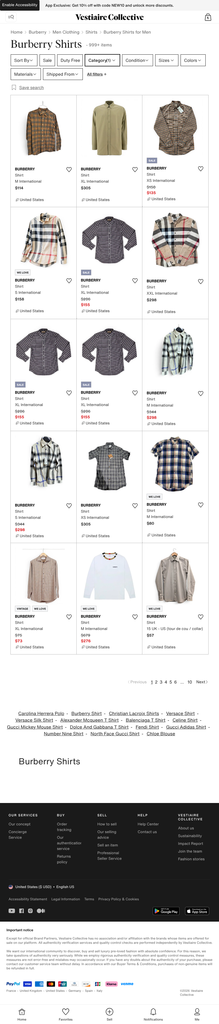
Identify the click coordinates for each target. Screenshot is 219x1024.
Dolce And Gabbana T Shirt (99, 727)
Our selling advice (106, 834)
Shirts (91, 32)
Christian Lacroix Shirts (134, 713)
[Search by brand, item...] (11, 17)
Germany (74, 991)
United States (55, 991)
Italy (100, 991)
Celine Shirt (185, 720)
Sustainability (190, 836)
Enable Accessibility (19, 5)
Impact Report (190, 843)
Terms (89, 899)
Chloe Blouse (161, 733)
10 (189, 682)
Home (16, 32)
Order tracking (64, 827)
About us (186, 828)
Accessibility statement (28, 899)
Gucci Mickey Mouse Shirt (35, 727)
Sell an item (107, 845)
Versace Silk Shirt (34, 720)
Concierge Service (18, 834)
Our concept (19, 824)
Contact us (147, 832)
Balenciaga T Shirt (145, 720)
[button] (208, 17)
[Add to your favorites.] (69, 169)
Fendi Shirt (147, 727)
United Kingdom (31, 991)
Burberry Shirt (86, 713)
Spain (89, 991)
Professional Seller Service (109, 855)
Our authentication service (70, 843)
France (11, 991)
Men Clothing (66, 32)
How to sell (106, 824)
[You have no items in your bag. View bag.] (208, 17)
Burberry (37, 32)
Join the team (190, 851)
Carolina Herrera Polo (41, 713)
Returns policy (64, 859)
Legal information (65, 899)
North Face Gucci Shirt (115, 733)
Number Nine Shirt (63, 733)
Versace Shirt (180, 713)
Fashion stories (191, 859)
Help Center (148, 824)
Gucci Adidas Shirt (186, 727)
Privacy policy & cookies (118, 899)
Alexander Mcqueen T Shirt (89, 720)
